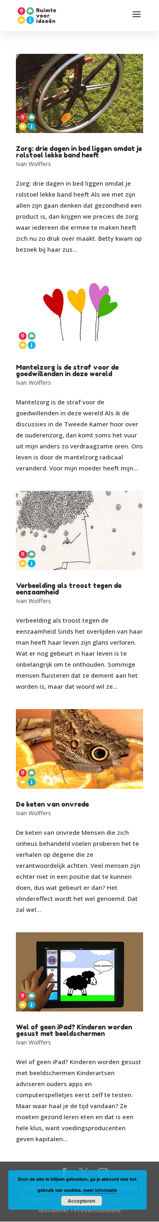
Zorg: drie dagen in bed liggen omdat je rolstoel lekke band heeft (79, 151)
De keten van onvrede (52, 804)
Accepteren (81, 1200)
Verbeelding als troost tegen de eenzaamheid (68, 588)
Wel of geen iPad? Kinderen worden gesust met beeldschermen (74, 1030)
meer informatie (100, 1190)
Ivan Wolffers (33, 164)
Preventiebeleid (97, 1210)
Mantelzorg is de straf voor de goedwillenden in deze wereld (67, 370)
